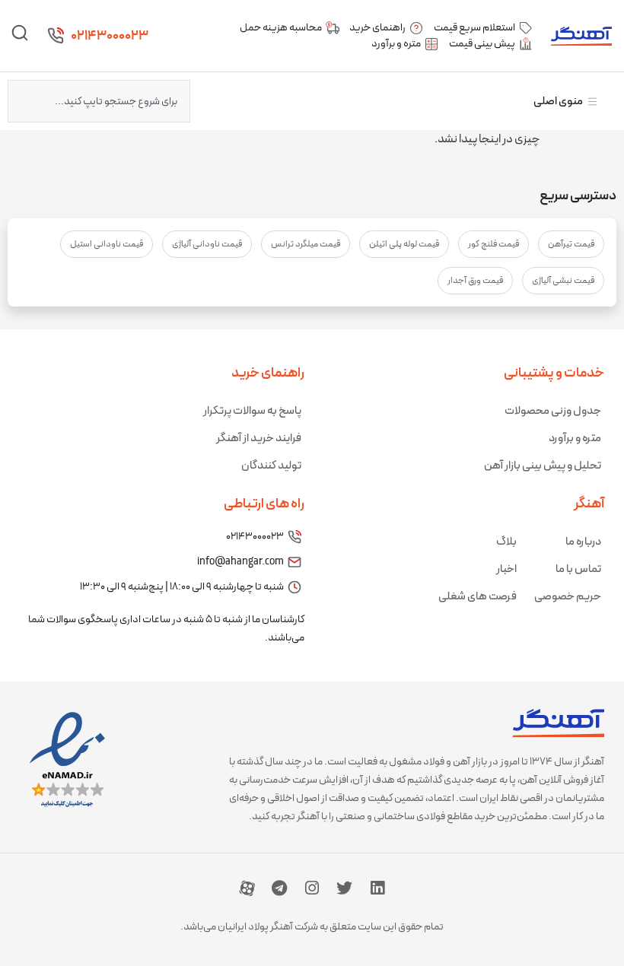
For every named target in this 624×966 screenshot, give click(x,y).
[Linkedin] (377, 887)
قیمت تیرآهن (571, 244)
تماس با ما (578, 569)
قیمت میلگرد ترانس (305, 244)
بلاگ (506, 542)
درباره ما (583, 542)
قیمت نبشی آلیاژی (563, 281)
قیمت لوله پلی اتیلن (404, 244)
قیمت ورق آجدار (475, 281)
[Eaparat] (247, 887)
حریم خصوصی (567, 596)
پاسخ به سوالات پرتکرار (252, 411)
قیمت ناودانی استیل (106, 244)
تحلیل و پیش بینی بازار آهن (542, 466)
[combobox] (99, 101)
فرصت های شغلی (477, 596)
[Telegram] (279, 887)
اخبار (506, 569)
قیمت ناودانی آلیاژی (207, 244)
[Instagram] (312, 887)
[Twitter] (344, 887)
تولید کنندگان (271, 466)
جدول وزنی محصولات (553, 411)
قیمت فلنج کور (493, 244)
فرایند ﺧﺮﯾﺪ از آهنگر (258, 438)
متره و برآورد (575, 438)
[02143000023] (55, 35)
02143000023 (109, 36)
